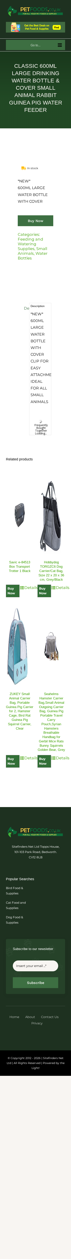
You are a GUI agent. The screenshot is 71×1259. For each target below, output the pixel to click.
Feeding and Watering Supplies (30, 244)
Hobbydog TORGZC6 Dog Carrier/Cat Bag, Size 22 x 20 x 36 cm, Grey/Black (51, 570)
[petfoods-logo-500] (35, 826)
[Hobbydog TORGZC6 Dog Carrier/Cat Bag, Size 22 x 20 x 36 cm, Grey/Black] (51, 514)
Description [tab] (26, 308)
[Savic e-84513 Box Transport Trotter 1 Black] (20, 514)
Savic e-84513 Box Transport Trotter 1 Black (20, 566)
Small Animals (32, 251)
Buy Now (35, 221)
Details (29, 587)
